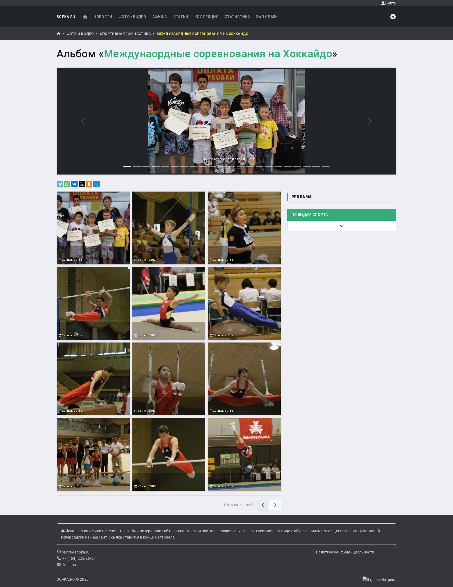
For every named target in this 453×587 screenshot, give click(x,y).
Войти (390, 3)
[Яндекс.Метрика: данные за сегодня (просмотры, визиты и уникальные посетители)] (379, 580)
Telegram (70, 565)
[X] (82, 184)
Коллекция (206, 17)
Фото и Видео (80, 34)
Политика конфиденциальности (345, 552)
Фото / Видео (132, 17)
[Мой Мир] (96, 184)
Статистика (237, 17)
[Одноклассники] (89, 184)
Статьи (180, 17)
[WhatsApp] (67, 184)
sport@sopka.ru (76, 552)
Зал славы (267, 17)
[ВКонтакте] (74, 184)
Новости (103, 17)
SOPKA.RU (66, 17)
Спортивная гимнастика (125, 34)
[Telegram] (60, 184)
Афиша (159, 17)
